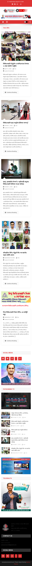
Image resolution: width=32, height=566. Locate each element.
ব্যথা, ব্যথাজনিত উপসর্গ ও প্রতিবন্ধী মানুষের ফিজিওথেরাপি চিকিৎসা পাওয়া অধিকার (19, 440)
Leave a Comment (9, 71)
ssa (15, 68)
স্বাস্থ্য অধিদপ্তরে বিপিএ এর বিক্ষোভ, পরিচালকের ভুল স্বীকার (19, 414)
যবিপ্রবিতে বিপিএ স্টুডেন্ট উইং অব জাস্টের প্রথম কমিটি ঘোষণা (20, 449)
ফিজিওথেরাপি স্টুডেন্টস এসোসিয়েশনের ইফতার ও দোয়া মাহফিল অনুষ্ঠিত (19, 422)
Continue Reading (12, 92)
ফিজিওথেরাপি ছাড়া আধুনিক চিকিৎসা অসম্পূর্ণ (15, 123)
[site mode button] (26, 22)
